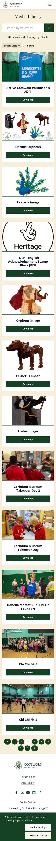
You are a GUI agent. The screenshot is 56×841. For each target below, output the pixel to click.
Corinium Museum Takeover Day (28, 548)
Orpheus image (28, 320)
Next (34, 748)
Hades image (28, 431)
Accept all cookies (38, 835)
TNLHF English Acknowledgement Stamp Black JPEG (28, 261)
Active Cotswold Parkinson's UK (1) (28, 90)
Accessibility (28, 782)
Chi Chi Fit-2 (28, 719)
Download (28, 99)
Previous (7, 742)
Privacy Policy (28, 776)
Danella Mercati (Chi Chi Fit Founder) (28, 607)
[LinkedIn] (33, 792)
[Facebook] (16, 792)
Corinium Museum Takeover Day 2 (28, 489)
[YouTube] (28, 792)
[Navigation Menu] (50, 4)
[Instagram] (39, 792)
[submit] (49, 27)
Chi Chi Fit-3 (28, 664)
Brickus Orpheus (28, 147)
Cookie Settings (28, 802)
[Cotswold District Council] (28, 765)
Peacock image (28, 202)
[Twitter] (22, 792)
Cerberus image (28, 376)
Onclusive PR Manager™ (35, 808)
